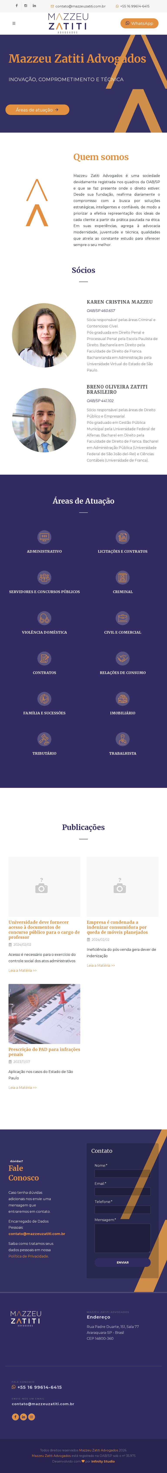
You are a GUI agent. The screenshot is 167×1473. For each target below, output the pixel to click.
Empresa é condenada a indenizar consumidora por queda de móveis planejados (117, 927)
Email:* (100, 1184)
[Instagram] (25, 5)
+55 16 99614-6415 (39, 1387)
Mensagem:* (105, 1220)
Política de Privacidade (28, 1256)
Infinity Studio (103, 1461)
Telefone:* (103, 1202)
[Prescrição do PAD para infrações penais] (44, 1014)
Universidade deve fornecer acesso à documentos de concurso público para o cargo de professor (44, 930)
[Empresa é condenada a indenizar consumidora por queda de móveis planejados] (123, 887)
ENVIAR (123, 1262)
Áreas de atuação (35, 110)
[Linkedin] (34, 5)
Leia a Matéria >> (22, 970)
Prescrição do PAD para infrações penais (44, 1052)
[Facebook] (16, 5)
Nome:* (101, 1165)
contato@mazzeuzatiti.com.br (43, 1404)
